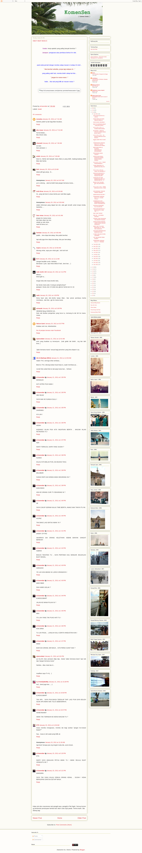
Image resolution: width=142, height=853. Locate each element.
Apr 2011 (96, 248)
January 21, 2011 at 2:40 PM (56, 500)
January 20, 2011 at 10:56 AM (51, 248)
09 (93, 108)
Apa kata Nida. (94, 49)
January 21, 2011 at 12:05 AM (61, 358)
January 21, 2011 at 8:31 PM (54, 656)
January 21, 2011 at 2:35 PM (56, 377)
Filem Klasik (93, 307)
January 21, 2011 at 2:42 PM (56, 548)
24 (93, 291)
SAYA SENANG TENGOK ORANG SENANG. (99, 192)
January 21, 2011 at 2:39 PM (56, 470)
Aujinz (38, 248)
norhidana (94, 78)
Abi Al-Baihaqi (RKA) (43, 358)
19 (93, 281)
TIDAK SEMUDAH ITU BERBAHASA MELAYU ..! (99, 167)
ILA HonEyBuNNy (42, 682)
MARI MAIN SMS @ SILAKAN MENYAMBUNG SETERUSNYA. (98, 149)
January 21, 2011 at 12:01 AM (55, 339)
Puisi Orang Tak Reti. (96, 309)
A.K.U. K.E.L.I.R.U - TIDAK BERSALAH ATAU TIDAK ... (99, 188)
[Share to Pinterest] (69, 106)
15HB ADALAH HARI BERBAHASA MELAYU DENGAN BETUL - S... (99, 179)
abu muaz (39, 130)
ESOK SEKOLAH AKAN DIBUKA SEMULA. (98, 119)
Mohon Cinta (95, 91)
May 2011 (96, 250)
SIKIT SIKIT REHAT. (98, 213)
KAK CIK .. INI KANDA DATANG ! (98, 216)
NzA (37, 169)
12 (93, 267)
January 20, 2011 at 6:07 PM (54, 323)
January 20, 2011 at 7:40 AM (52, 143)
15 (93, 273)
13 (93, 269)
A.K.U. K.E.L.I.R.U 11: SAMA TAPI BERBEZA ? (99, 170)
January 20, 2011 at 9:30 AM (54, 202)
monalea (39, 119)
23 (93, 289)
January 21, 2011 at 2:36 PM (56, 423)
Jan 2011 (96, 113)
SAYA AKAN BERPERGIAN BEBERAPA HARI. (99, 231)
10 (93, 110)
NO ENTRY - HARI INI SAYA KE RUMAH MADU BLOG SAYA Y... (99, 132)
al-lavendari (40, 377)
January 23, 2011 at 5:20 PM (56, 753)
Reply (38, 124)
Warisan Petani (96, 84)
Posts (36, 836)
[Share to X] (66, 106)
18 (93, 279)
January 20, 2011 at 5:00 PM (52, 308)
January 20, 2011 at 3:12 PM (56, 272)
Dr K (37, 259)
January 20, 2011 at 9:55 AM (51, 232)
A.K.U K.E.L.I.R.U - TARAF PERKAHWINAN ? (99, 163)
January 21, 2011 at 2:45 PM (56, 611)
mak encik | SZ (41, 272)
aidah (38, 156)
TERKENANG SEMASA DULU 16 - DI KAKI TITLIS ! (98, 198)
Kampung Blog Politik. (96, 312)
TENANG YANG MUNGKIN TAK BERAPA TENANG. (99, 219)
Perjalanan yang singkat (98, 90)
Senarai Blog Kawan (95, 302)
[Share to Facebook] (67, 106)
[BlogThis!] (65, 106)
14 (93, 271)
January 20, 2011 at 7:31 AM (52, 119)
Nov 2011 (96, 262)
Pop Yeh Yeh (94, 305)
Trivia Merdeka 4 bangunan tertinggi (100, 74)
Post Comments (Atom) (64, 825)
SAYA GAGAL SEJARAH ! (99, 122)
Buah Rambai (95, 86)
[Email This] (63, 106)
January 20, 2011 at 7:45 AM (50, 156)
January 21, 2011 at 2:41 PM (56, 531)
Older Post (82, 818)
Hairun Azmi (40, 323)
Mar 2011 (96, 246)
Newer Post (37, 818)
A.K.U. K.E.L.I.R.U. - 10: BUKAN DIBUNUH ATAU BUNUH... (99, 136)
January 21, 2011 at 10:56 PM (57, 693)
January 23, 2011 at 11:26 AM (55, 742)
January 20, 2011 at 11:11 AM (49, 259)
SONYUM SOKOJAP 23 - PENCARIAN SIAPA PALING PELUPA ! (99, 174)
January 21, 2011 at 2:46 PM (56, 626)
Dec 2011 (96, 264)
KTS (37, 725)
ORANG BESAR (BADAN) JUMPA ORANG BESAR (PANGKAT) (99, 223)
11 (93, 112)
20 (93, 283)
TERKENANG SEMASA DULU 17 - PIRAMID (98, 241)
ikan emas (39, 215)
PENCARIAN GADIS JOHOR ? (98, 154)
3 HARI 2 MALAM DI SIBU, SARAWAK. (99, 234)
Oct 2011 (96, 260)
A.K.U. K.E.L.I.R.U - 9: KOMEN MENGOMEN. (99, 128)
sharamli (39, 143)
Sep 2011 (96, 258)
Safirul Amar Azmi (96, 95)
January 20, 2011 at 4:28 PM (49, 295)
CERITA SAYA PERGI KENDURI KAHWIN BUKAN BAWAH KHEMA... (98, 158)
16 (93, 275)
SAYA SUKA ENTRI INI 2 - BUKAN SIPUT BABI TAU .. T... (99, 210)
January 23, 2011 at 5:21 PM (56, 770)
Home (59, 818)
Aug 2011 (96, 256)
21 (93, 285)
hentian (39, 232)
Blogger (82, 850)
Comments (37, 839)
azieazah (39, 308)
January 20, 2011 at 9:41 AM (53, 215)
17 (93, 277)
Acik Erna (39, 191)
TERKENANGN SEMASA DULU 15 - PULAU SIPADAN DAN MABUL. (99, 144)
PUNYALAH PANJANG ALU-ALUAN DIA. (98, 206)
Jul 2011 (96, 254)
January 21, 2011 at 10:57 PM (57, 710)
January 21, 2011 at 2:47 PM (56, 641)
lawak (40, 109)
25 (93, 293)
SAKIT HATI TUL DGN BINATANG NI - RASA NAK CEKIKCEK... (98, 227)
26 (93, 295)
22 (93, 287)
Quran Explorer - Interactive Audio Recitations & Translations (99, 57)
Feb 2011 (96, 244)
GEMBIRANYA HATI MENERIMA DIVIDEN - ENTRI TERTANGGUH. (99, 202)
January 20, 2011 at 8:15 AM (49, 169)
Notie (93, 72)
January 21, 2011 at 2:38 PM (56, 455)
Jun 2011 (96, 252)
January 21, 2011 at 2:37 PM (56, 440)
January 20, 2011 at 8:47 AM (54, 180)
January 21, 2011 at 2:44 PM (56, 595)
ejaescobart (40, 339)
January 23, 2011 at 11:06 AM (49, 725)
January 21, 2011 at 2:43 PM (56, 565)
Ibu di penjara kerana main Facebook (48, 330)
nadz (38, 295)
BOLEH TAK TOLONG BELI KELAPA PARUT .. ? (99, 183)
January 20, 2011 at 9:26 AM (53, 191)
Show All (107, 101)
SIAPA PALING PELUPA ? (99, 194)
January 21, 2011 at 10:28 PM (59, 682)
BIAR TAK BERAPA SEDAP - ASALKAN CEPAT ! (99, 125)
